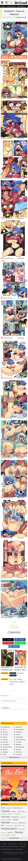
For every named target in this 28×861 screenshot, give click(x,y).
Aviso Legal (23, 843)
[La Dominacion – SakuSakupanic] (7, 665)
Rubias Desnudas (14, 681)
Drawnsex (5, 734)
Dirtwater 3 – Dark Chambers (21, 669)
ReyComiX (5, 17)
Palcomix (5, 749)
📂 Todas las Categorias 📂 (14, 757)
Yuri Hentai (18, 754)
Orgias (23, 825)
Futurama (5, 739)
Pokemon (18, 749)
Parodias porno (9, 828)
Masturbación (22, 822)
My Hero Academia (9, 825)
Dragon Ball (19, 732)
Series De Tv (3, 832)
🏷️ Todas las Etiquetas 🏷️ (14, 838)
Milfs (2, 825)
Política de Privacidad (7, 849)
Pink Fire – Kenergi (14, 800)
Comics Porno (12, 17)
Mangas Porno (14, 822)
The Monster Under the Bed (8, 669)
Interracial (5, 742)
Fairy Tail (18, 734)
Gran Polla (3, 819)
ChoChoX (5, 732)
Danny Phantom (11, 6)
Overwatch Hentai (7, 747)
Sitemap (23, 846)
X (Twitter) (12, 675)
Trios (2, 835)
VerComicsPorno (20, 729)
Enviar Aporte (13, 843)
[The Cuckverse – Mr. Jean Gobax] (20, 665)
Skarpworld (21, 681)
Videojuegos (13, 835)
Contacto (4, 843)
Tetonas (11, 684)
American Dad (6, 727)
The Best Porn (19, 849)
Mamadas (19, 679)
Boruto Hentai (19, 737)
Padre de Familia (20, 747)
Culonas (5, 811)
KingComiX (8, 808)
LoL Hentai (18, 742)
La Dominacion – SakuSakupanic (8, 667)
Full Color (5, 817)
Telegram (12, 673)
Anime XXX (19, 727)
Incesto (3, 6)
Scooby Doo (15, 817)
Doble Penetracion (22, 811)
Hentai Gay (7, 835)
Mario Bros (18, 744)
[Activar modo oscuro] (10, 2)
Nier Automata (10, 814)
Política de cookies (13, 846)
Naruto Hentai (17, 825)
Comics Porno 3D (17, 808)
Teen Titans (19, 752)
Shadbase (5, 752)
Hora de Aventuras (20, 739)
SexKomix (13, 811)
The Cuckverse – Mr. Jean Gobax (21, 667)
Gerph (14, 679)
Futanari (5, 737)
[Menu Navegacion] (2, 2)
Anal (11, 679)
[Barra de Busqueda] (6, 2)
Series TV (10, 832)
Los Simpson (6, 744)
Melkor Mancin (21, 6)
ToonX (4, 754)
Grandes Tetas (23, 817)
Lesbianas (15, 819)
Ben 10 (4, 729)
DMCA (4, 846)
